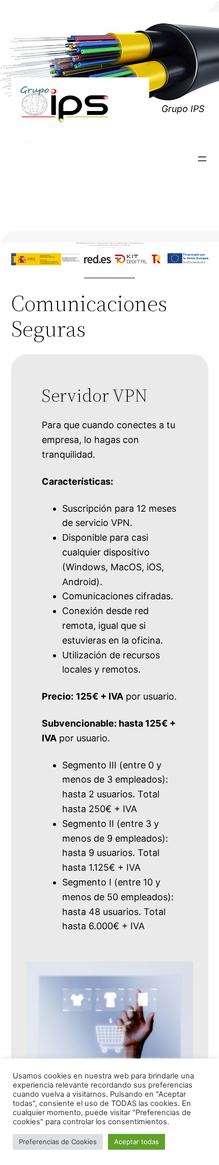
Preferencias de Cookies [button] (58, 1142)
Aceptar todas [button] (136, 1142)
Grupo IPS (182, 108)
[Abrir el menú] (202, 159)
